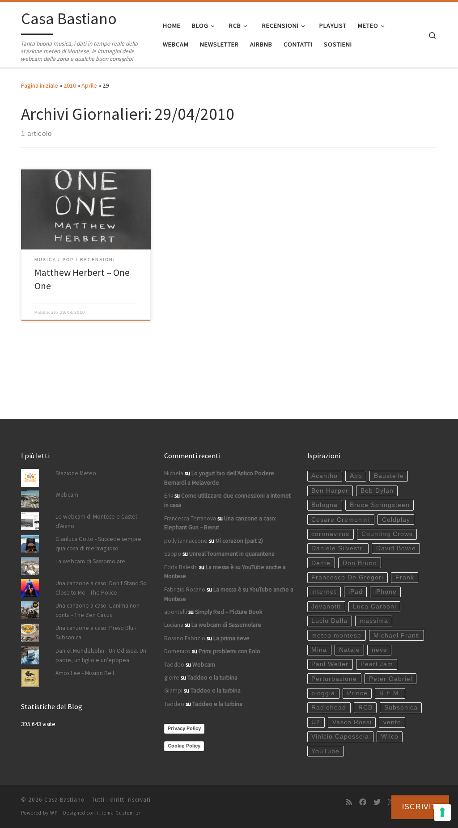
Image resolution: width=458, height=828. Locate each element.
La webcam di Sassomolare (90, 561)
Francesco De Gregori (347, 577)
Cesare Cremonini (340, 519)
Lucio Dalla (329, 620)
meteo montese (336, 635)
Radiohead (328, 707)
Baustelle (389, 476)
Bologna (324, 505)
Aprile (89, 85)
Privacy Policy (184, 728)
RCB (365, 707)
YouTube (325, 751)
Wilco (390, 736)
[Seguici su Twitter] (377, 802)
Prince (357, 693)
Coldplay (396, 519)
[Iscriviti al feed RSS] (349, 802)
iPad (355, 591)
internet (323, 591)
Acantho (324, 476)
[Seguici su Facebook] (362, 802)
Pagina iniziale (39, 85)
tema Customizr (121, 813)
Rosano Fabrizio (184, 638)
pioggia (323, 693)
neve (379, 649)
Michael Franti (396, 635)
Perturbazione (334, 679)
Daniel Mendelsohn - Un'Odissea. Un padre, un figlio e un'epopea (100, 655)
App (356, 476)
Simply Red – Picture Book (228, 612)
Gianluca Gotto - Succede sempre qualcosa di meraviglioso (98, 543)
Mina (319, 649)
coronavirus (330, 534)
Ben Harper (329, 490)
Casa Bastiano (64, 799)
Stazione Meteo (75, 473)
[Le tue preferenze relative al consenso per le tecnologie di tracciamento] (442, 812)
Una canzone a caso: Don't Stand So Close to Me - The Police (101, 587)
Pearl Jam (376, 664)
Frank (404, 577)
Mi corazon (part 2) (239, 541)
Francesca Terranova (190, 518)
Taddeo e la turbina (212, 677)
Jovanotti (326, 606)
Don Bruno (360, 563)
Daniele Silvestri (337, 548)
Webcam (66, 494)
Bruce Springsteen (380, 505)
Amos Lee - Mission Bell (84, 673)
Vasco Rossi (352, 722)
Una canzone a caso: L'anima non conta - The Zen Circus (97, 610)
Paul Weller (329, 664)
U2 (315, 722)
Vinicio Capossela (340, 736)
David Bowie (396, 548)
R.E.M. (390, 693)
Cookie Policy (184, 746)
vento (392, 722)
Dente (321, 563)
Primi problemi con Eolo (229, 651)
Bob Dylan (377, 490)
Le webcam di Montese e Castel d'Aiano (96, 521)
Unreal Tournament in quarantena (232, 554)
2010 (70, 85)
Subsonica (401, 707)
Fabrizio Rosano (184, 589)
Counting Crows (387, 534)
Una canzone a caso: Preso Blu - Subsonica (95, 632)
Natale (349, 649)
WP (54, 813)
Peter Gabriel (390, 679)
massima (374, 620)
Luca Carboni (374, 606)
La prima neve (231, 638)
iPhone (385, 591)
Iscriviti (420, 807)
